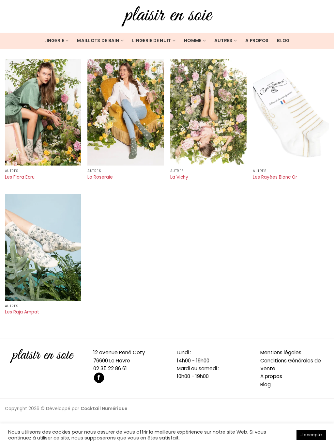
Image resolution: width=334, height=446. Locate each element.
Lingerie (54, 41)
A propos (256, 41)
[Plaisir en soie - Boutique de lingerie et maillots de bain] (167, 16)
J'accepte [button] (311, 435)
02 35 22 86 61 (110, 368)
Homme (192, 41)
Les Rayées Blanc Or (275, 177)
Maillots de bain (98, 41)
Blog (283, 41)
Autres (223, 41)
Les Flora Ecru (20, 177)
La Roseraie (100, 177)
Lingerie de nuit (151, 41)
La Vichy (179, 177)
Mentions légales (280, 352)
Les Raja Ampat (22, 312)
